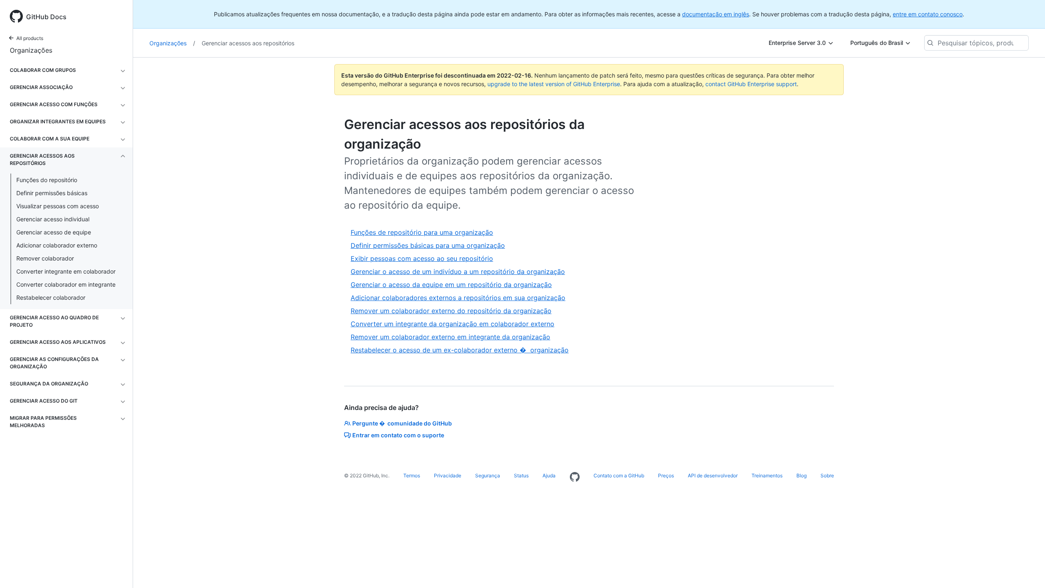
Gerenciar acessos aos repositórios (248, 43)
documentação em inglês (715, 14)
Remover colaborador (45, 258)
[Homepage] (575, 477)
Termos (411, 475)
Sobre (827, 475)
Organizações (31, 50)
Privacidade (447, 475)
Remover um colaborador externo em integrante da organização (450, 337)
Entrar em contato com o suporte (398, 435)
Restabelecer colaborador (50, 297)
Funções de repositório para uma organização (422, 232)
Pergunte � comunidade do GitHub (402, 423)
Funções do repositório (46, 179)
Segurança (487, 475)
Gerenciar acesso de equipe (53, 232)
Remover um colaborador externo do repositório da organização (451, 311)
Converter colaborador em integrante (66, 284)
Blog (801, 475)
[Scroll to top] (1027, 570)
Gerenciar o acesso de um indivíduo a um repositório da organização (458, 271)
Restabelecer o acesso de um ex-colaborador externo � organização (460, 350)
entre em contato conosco (928, 14)
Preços (666, 475)
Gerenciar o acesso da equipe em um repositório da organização (451, 285)
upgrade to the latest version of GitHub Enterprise (553, 83)
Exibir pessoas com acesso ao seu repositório (422, 258)
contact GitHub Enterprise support (751, 83)
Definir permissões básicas (51, 192)
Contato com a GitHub (619, 475)
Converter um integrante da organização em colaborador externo (452, 324)
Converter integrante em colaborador (66, 271)
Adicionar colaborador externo (56, 245)
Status (521, 475)
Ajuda (549, 475)
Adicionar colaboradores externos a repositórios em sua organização (458, 298)
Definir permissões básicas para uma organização (428, 245)
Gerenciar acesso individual (52, 219)
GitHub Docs (46, 17)
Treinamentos (767, 475)
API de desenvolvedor (713, 475)
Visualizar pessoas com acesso (57, 206)
